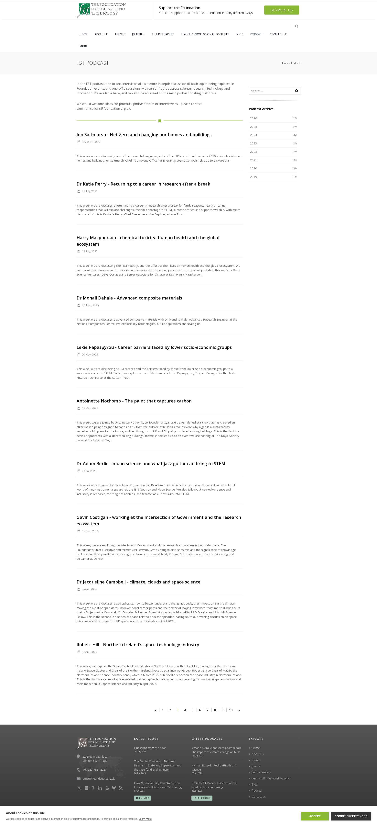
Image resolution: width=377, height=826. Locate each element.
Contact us (259, 796)
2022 (273, 151)
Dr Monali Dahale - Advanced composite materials (129, 298)
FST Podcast (203, 797)
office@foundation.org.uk (98, 778)
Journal (256, 766)
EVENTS (120, 34)
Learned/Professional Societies (271, 778)
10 (230, 710)
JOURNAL (138, 34)
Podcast (257, 790)
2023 (273, 143)
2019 (273, 177)
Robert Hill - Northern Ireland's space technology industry (138, 644)
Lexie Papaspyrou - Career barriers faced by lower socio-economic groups (154, 347)
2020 (273, 168)
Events (256, 760)
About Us (258, 754)
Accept (315, 816)
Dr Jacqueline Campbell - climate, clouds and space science (138, 582)
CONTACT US (278, 34)
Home (284, 63)
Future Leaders (261, 772)
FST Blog (144, 797)
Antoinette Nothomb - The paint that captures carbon (134, 401)
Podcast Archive (261, 109)
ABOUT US (101, 34)
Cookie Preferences (351, 816)
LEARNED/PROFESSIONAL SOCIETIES (205, 34)
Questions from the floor (150, 748)
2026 (273, 118)
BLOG (239, 34)
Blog (254, 784)
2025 (273, 127)
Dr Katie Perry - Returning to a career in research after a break (143, 184)
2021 (273, 160)
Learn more (145, 818)
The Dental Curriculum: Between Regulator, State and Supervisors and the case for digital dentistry (157, 765)
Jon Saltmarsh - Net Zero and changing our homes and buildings (144, 134)
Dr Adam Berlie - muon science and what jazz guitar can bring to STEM (151, 463)
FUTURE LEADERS (162, 34)
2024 (273, 135)
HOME (84, 34)
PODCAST (256, 34)
